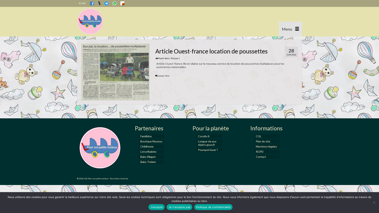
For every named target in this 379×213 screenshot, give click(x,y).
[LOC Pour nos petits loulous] (112, 21)
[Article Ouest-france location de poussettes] (115, 72)
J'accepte (156, 207)
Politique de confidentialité (213, 207)
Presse (174, 58)
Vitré (167, 76)
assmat (160, 76)
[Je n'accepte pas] (374, 203)
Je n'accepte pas (179, 207)
